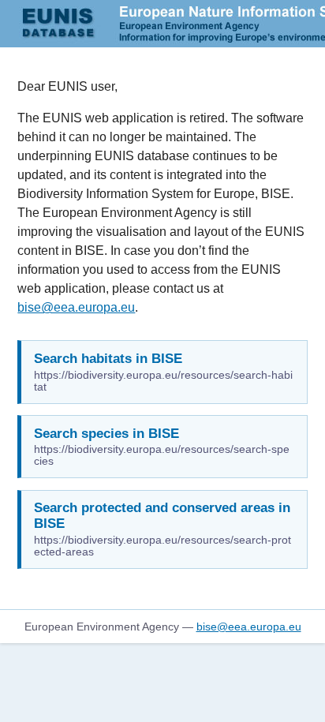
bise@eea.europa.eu (76, 307)
